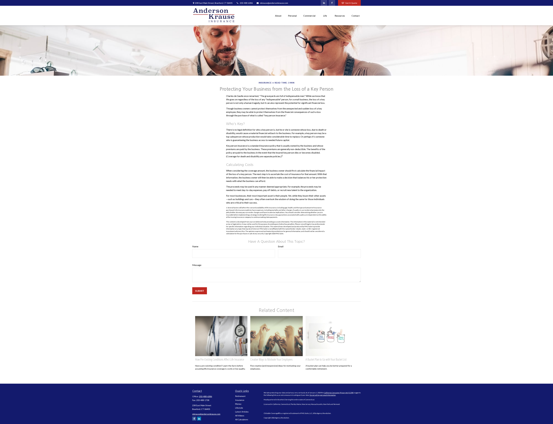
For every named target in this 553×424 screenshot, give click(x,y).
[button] (278, 15)
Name (195, 246)
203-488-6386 (246, 3)
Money (238, 404)
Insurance (239, 400)
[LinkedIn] (324, 3)
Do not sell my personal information (323, 395)
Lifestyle (239, 408)
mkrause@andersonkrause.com (274, 3)
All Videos (239, 415)
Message (196, 265)
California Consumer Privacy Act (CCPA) (339, 393)
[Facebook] (332, 3)
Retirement (240, 396)
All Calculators (241, 419)
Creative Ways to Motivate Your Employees (271, 359)
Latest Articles (242, 411)
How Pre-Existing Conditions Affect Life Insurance (219, 359)
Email (280, 246)
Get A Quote (351, 3)
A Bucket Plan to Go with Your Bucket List (326, 359)
